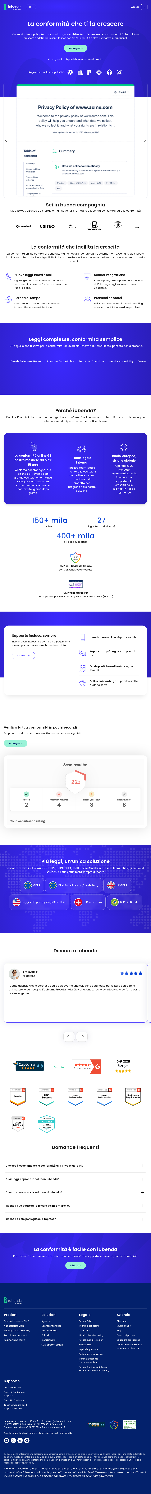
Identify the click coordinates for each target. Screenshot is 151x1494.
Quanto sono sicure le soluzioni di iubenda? (33, 1192)
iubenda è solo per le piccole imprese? (30, 1219)
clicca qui (30, 1462)
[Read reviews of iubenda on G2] (86, 1073)
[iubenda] (123, 1077)
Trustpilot (59, 1067)
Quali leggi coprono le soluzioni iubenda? (32, 1179)
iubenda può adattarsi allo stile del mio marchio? (37, 1206)
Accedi (135, 6)
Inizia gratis (76, 48)
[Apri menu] (144, 7)
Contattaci (23, 655)
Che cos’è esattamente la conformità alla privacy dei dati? (44, 1165)
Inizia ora (75, 1265)
